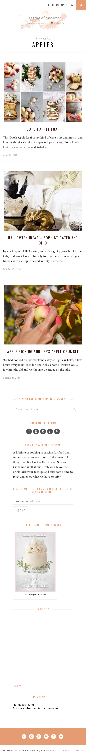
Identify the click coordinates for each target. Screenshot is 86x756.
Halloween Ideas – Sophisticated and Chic (43, 240)
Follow (17, 686)
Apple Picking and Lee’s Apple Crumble (43, 351)
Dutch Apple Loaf (43, 129)
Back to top (71, 750)
